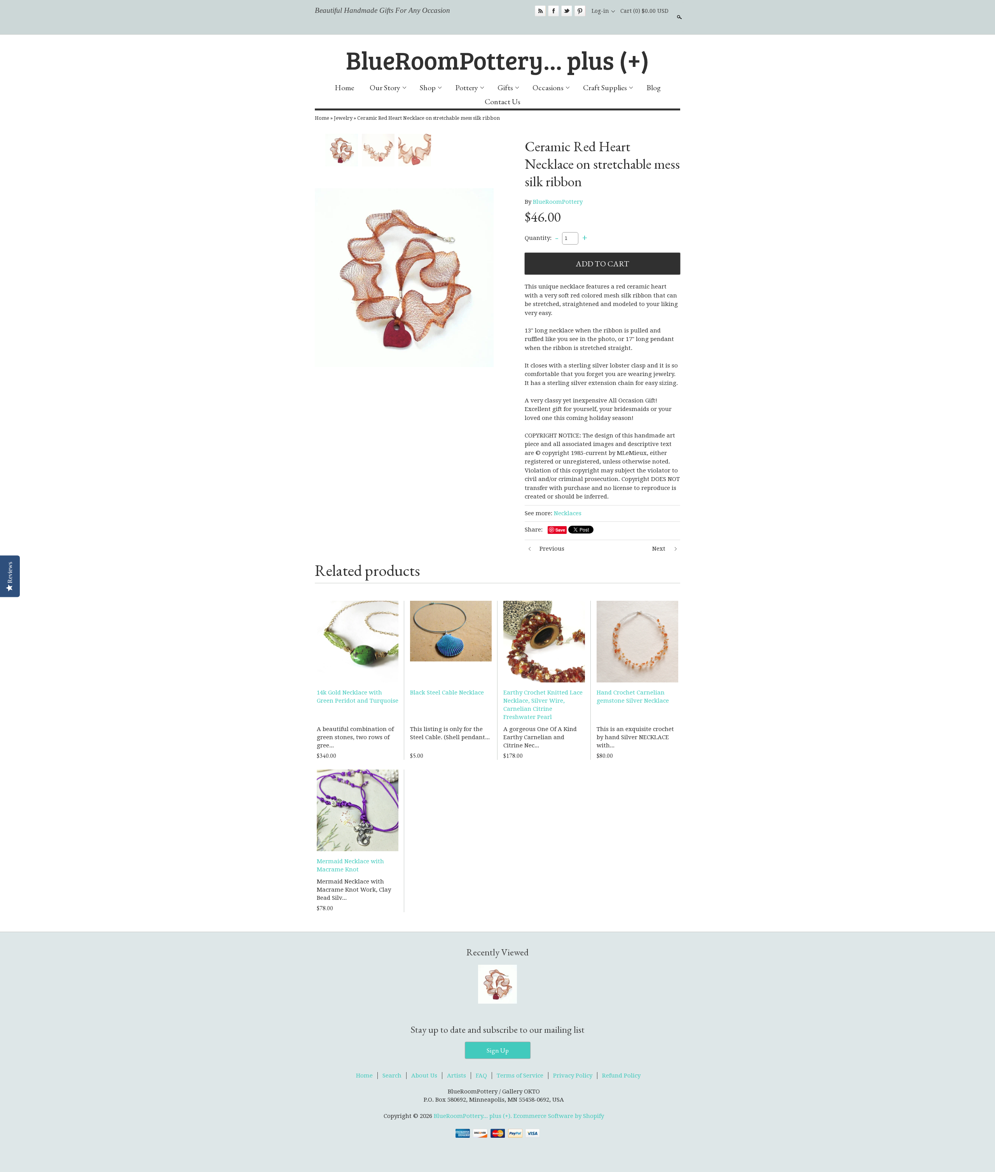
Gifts (505, 87)
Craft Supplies (605, 87)
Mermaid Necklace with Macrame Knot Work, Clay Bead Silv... (354, 889)
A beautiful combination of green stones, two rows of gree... (355, 737)
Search (679, 17)
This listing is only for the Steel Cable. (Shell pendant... (450, 733)
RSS (540, 10)
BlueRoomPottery (558, 201)
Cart (644, 11)
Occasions (548, 87)
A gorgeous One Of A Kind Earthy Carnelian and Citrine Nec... (540, 737)
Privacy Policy (572, 1075)
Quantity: (538, 237)
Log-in (600, 11)
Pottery (466, 87)
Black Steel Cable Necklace (447, 692)
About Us (424, 1075)
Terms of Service (520, 1075)
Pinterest (579, 10)
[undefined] (404, 277)
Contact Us (502, 101)
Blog (653, 87)
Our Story (385, 87)
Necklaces (567, 513)
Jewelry (343, 118)
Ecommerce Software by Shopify (558, 1116)
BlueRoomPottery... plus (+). (473, 1116)
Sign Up (498, 1050)
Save (560, 530)
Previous (551, 548)
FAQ (481, 1075)
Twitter (566, 10)
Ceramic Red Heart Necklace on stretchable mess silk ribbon (428, 118)
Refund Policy (621, 1075)
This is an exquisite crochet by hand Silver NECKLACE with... (635, 737)
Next (658, 548)
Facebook (553, 10)
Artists (456, 1075)
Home (344, 87)
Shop (428, 87)
